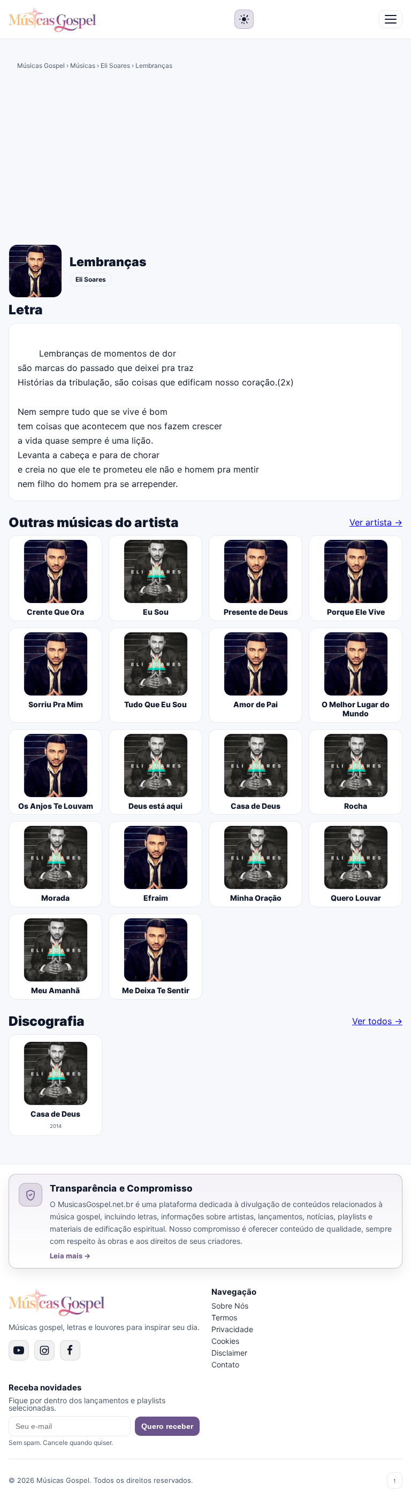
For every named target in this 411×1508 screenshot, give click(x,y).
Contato (225, 1364)
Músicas (82, 65)
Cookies (225, 1340)
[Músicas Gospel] (52, 19)
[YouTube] (19, 1350)
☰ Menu (390, 19)
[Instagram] (44, 1350)
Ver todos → (377, 1021)
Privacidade (232, 1329)
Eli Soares (115, 65)
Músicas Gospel (41, 65)
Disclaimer (229, 1352)
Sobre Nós (229, 1305)
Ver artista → (375, 522)
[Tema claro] (244, 19)
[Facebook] (70, 1350)
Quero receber (167, 1426)
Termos (224, 1317)
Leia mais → (70, 1255)
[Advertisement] (205, 161)
